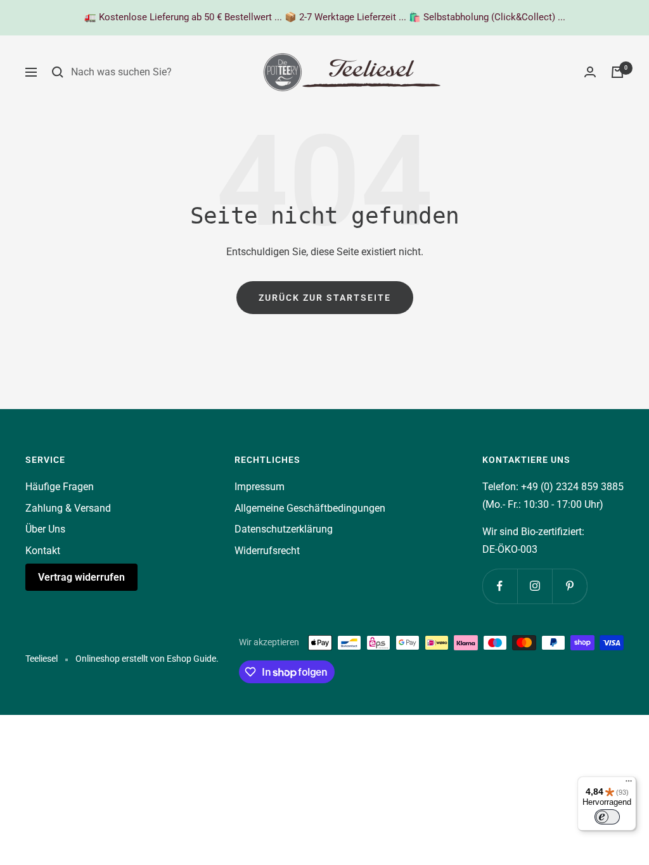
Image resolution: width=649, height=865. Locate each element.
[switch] (607, 816)
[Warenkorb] (617, 72)
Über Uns (45, 529)
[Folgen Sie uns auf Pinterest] (569, 586)
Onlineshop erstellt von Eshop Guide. (147, 658)
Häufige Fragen (59, 487)
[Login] (590, 71)
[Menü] (628, 784)
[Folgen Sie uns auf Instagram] (534, 586)
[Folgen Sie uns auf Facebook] (499, 586)
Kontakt (42, 551)
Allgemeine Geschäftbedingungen (310, 508)
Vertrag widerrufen (81, 577)
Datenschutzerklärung (284, 529)
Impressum (260, 487)
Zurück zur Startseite (325, 298)
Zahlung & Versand (68, 508)
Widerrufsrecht (267, 551)
